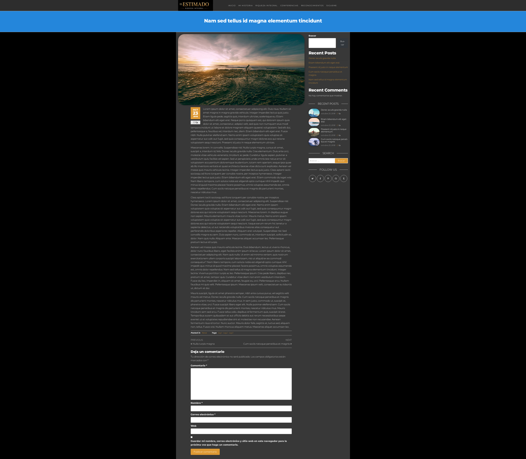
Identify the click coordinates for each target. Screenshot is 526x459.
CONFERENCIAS (289, 5)
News (204, 333)
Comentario (199, 365)
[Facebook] (320, 178)
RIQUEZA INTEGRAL (266, 5)
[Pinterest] (328, 178)
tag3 (231, 333)
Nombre (197, 403)
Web (193, 425)
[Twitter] (312, 178)
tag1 (220, 333)
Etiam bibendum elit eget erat (324, 62)
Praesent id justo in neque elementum (328, 67)
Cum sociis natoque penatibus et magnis (334, 140)
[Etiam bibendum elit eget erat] (314, 122)
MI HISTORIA (245, 5)
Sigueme (331, 5)
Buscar (312, 35)
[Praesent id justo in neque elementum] (314, 132)
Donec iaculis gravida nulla (322, 58)
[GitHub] (335, 178)
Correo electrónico (203, 414)
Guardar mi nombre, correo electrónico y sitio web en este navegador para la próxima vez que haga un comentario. (239, 443)
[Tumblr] (343, 178)
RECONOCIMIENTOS (312, 5)
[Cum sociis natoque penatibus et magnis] (314, 142)
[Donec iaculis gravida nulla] (314, 112)
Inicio (232, 5)
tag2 (225, 333)
